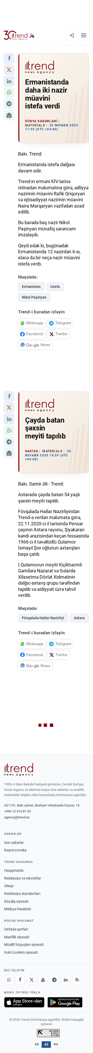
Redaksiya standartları (22, 894)
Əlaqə (8, 886)
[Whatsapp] (8, 980)
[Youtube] (43, 980)
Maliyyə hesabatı (17, 909)
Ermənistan (31, 287)
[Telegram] (54, 980)
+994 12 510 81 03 (17, 811)
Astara (79, 618)
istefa (55, 287)
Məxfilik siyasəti (16, 937)
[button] (9, 58)
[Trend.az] (19, 35)
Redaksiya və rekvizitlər (22, 878)
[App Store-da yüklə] (24, 1002)
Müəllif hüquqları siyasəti (24, 944)
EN (37, 1044)
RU (56, 1044)
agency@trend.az (16, 817)
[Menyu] (83, 35)
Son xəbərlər (14, 843)
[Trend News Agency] (18, 769)
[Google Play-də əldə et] (65, 1002)
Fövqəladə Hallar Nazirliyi (43, 618)
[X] (31, 980)
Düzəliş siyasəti (16, 901)
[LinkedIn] (65, 980)
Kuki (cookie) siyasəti (21, 952)
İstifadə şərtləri (16, 929)
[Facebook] (20, 980)
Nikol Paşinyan (34, 297)
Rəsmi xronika (15, 850)
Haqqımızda (14, 870)
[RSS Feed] (77, 980)
